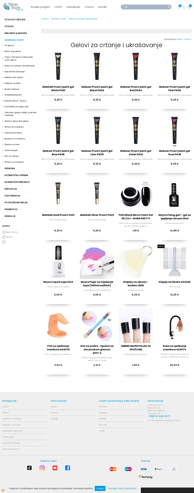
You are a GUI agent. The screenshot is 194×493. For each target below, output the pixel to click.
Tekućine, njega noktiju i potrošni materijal (21, 114)
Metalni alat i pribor (14, 77)
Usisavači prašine (13, 132)
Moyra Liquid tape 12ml (58, 282)
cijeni (178, 39)
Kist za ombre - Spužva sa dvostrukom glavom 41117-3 (97, 349)
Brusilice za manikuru (15, 138)
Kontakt (102, 6)
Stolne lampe (11, 150)
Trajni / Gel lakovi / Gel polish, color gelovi (19, 58)
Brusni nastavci (12, 89)
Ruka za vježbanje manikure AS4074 (174, 347)
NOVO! (161, 246)
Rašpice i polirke (13, 83)
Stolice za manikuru (14, 162)
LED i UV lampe (12, 156)
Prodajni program (40, 6)
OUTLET (58, 6)
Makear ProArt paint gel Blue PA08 (58, 152)
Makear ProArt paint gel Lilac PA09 (97, 152)
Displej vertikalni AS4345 (175, 282)
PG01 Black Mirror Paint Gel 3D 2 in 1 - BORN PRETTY (136, 216)
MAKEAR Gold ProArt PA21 (58, 215)
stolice (5, 412)
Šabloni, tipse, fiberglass (16, 121)
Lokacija (103, 412)
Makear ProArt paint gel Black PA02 (97, 88)
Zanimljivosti (73, 6)
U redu (100, 488)
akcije (54, 406)
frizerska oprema (10, 449)
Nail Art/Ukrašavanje (15, 71)
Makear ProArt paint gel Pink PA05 (174, 88)
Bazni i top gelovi (13, 51)
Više (58, 70)
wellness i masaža (11, 424)
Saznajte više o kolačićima (122, 488)
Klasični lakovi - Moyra (15, 100)
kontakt (54, 418)
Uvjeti (102, 430)
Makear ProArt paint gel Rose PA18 (174, 152)
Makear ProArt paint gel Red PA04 (135, 88)
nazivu (187, 39)
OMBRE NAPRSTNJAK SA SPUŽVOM (136, 347)
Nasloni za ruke (12, 144)
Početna (44, 18)
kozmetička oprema (12, 430)
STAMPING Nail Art (13, 94)
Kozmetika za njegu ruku (17, 106)
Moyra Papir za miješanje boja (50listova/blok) (97, 283)
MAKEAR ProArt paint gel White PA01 (58, 88)
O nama (89, 6)
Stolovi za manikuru (14, 126)
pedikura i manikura (12, 418)
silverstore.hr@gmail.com (167, 420)
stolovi (5, 406)
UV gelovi (9, 45)
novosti (54, 412)
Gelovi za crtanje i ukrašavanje (20, 65)
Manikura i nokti (58, 18)
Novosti (103, 424)
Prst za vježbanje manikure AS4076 (58, 347)
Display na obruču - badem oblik (135, 283)
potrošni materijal (11, 443)
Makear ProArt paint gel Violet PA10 (135, 152)
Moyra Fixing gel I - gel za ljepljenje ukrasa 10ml (175, 216)
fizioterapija (8, 436)
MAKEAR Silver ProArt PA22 (97, 215)
